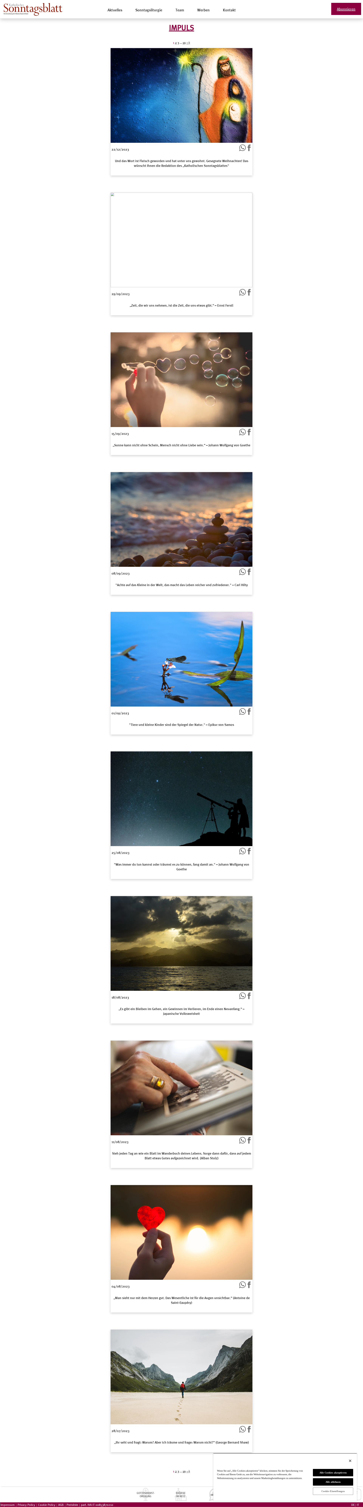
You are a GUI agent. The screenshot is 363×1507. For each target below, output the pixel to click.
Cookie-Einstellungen (333, 1491)
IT (358, 1504)
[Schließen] (350, 1461)
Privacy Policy (26, 1504)
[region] (285, 1477)
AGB (61, 1504)
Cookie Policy (46, 1504)
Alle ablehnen (333, 1481)
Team (179, 10)
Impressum (8, 1504)
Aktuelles (115, 10)
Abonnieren (346, 9)
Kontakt (229, 10)
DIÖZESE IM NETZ (180, 1494)
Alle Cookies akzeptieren (333, 1472)
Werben (203, 10)
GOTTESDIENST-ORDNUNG (146, 1494)
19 (184, 1471)
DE (353, 1504)
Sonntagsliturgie (148, 10)
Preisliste (72, 1504)
